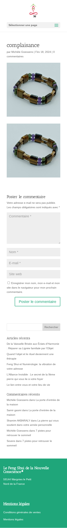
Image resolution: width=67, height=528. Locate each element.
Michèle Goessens (22, 51)
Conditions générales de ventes (22, 512)
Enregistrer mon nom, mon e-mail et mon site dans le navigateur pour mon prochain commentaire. (33, 288)
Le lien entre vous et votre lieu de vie (28, 384)
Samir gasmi (14, 410)
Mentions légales (13, 519)
